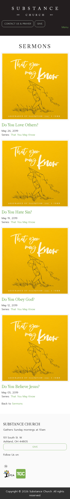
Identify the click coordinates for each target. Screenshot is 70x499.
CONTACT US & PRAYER (17, 23)
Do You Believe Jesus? (21, 386)
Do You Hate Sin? (17, 212)
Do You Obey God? (18, 299)
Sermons (17, 404)
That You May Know (23, 135)
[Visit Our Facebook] (5, 462)
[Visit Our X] (11, 462)
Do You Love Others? (20, 125)
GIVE (39, 23)
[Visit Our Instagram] (16, 462)
